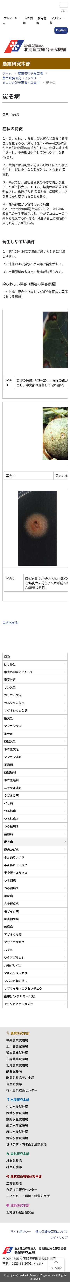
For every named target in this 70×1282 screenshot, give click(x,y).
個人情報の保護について (52, 1231)
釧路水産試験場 (17, 1119)
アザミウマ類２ (14, 942)
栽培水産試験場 (17, 1138)
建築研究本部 (19, 1205)
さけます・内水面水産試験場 (26, 1144)
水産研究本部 (19, 1099)
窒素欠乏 (10, 679)
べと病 (8, 803)
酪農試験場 (14, 1071)
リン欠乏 (10, 687)
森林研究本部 (19, 1153)
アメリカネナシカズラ (18, 1004)
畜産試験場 (14, 1084)
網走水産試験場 (17, 1125)
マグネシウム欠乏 (15, 710)
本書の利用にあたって (18, 672)
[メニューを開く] (64, 5)
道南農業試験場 (17, 1052)
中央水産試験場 (17, 1106)
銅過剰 (8, 765)
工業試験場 (14, 1183)
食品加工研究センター (21, 1189)
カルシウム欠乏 (14, 703)
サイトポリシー (20, 1231)
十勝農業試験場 (17, 1059)
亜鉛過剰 (10, 772)
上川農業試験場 (17, 1046)
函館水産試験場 (17, 1112)
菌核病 (8, 834)
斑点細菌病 (11, 919)
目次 (7, 656)
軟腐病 (8, 926)
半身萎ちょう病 (14, 857)
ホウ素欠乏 (11, 749)
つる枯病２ (11, 819)
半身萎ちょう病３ (15, 873)
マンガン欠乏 (13, 726)
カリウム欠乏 (13, 695)
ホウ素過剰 (11, 780)
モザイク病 (11, 911)
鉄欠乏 (8, 718)
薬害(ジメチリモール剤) (19, 996)
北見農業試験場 (17, 1065)
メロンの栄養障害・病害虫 (21, 82)
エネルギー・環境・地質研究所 (28, 1195)
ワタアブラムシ (14, 957)
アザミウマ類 (13, 934)
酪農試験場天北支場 (20, 1077)
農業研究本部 (19, 1033)
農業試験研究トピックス (19, 77)
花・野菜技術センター (21, 1090)
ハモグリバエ (13, 965)
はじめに (10, 664)
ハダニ (8, 950)
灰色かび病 (11, 849)
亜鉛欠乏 (10, 741)
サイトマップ (59, 1237)
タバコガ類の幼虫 (15, 981)
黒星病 (8, 896)
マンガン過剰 (13, 757)
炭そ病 (8, 842)
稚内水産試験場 (17, 1131)
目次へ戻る (10, 622)
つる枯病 (10, 811)
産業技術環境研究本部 (26, 1176)
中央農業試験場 (17, 1040)
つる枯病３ (11, 826)
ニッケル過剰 (13, 788)
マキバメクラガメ (15, 973)
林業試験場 (14, 1160)
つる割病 (10, 880)
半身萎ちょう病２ (15, 865)
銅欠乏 (8, 734)
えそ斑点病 (11, 903)
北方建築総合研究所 (20, 1212)
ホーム (7, 73)
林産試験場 (14, 1166)
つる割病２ (11, 888)
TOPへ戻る (56, 1265)
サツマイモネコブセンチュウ (23, 988)
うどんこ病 (11, 795)
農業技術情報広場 (30, 73)
